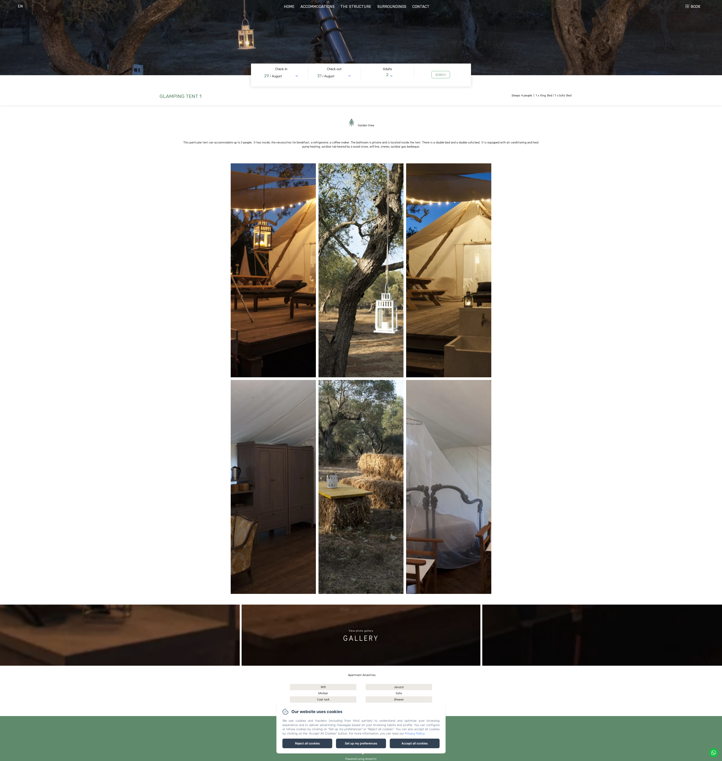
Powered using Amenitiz (361, 759)
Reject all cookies (307, 743)
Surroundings (391, 6)
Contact (420, 6)
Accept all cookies (414, 743)
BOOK (695, 6)
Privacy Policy (415, 733)
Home (289, 6)
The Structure (356, 6)
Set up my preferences (361, 743)
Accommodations (317, 6)
